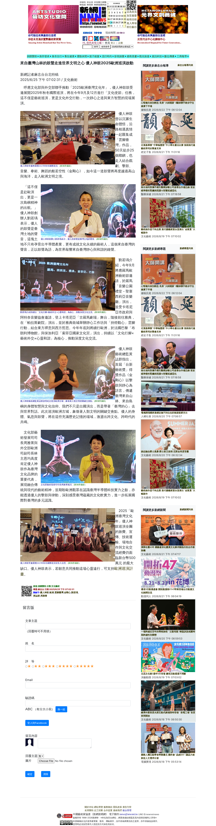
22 (125, 19)
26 (117, 22)
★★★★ (65, 666)
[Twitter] (96, 38)
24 (111, 22)
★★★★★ (85, 666)
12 (117, 16)
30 (119, 9)
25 (114, 22)
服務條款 (108, 807)
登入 (113, 43)
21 (122, 19)
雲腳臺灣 (59, 592)
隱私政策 (117, 807)
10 (111, 16)
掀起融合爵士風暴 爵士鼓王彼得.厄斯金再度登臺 (165, 451)
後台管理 (127, 810)
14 (122, 16)
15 (125, 16)
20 (119, 19)
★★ (37, 666)
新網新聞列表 (186, 509)
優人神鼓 (44, 592)
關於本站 (89, 807)
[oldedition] (115, 38)
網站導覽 (98, 807)
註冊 (120, 43)
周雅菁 (43, 596)
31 (122, 9)
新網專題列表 (186, 248)
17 (111, 19)
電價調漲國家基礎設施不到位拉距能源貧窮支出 (164, 413)
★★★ (49, 666)
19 (117, 19)
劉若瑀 (74, 592)
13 (119, 16)
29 (117, 9)
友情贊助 (89, 810)
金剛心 (67, 592)
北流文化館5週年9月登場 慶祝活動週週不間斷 (163, 674)
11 (114, 16)
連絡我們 (117, 810)
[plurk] (90, 38)
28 (114, 9)
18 (114, 19)
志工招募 (98, 810)
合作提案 (108, 810)
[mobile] (104, 38)
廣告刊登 (127, 807)
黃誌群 (36, 596)
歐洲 (51, 592)
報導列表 (185, 65)
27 (111, 9)
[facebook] (85, 38)
